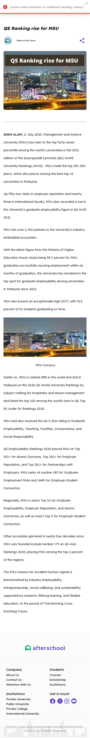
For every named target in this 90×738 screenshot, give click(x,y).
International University (22, 713)
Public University (17, 704)
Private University (18, 699)
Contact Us (14, 679)
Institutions (58, 684)
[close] (86, 3)
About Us (12, 675)
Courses (55, 675)
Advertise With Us (18, 684)
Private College (17, 708)
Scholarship (58, 679)
